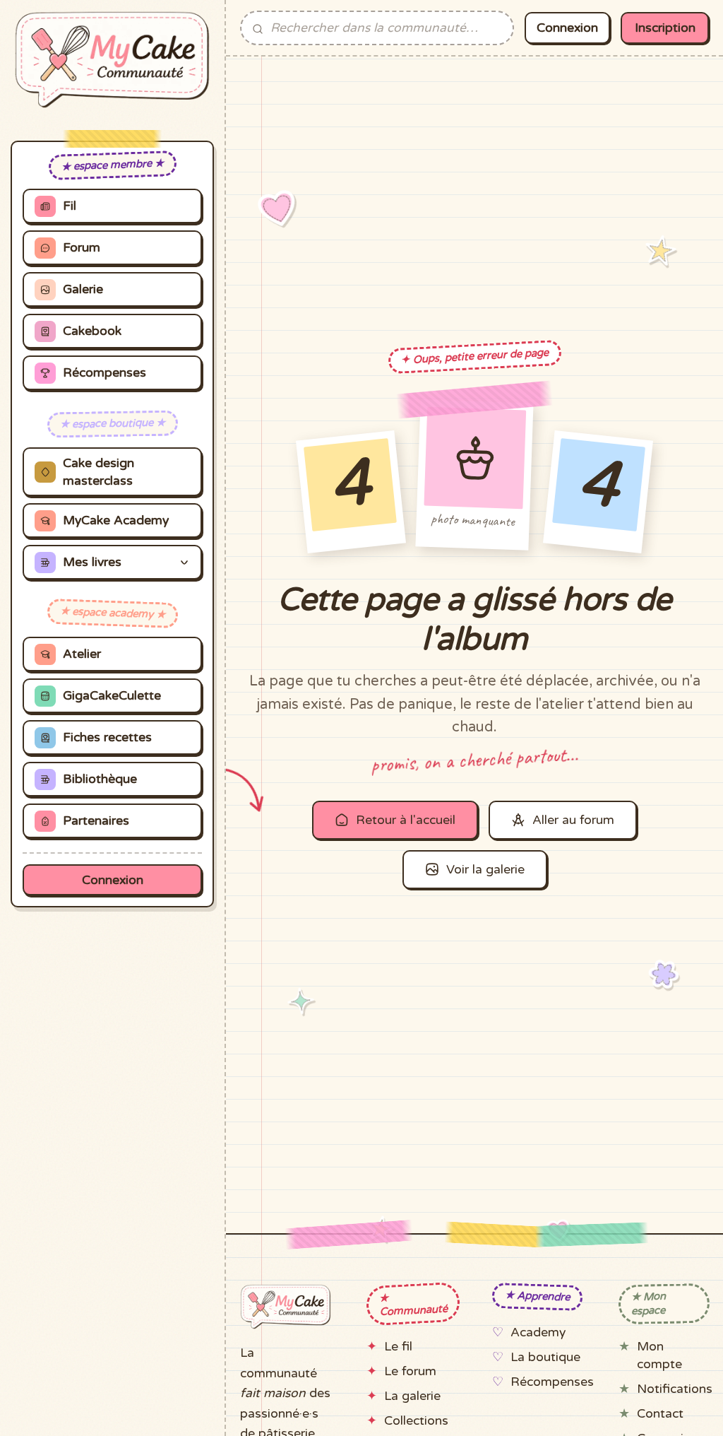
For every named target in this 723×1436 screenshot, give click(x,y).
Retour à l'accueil (405, 820)
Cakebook (92, 331)
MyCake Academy (116, 520)
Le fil (398, 1346)
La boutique (545, 1357)
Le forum (410, 1371)
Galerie (83, 289)
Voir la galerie (485, 869)
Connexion (112, 880)
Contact (660, 1413)
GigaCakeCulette (112, 695)
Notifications (674, 1389)
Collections (416, 1420)
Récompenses (104, 372)
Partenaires (96, 820)
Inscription (665, 27)
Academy (538, 1332)
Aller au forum (573, 820)
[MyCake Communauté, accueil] (112, 60)
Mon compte (659, 1355)
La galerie (412, 1396)
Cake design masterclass (98, 472)
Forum (81, 247)
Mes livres (92, 562)
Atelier (82, 654)
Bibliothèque (100, 779)
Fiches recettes (107, 737)
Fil (69, 206)
